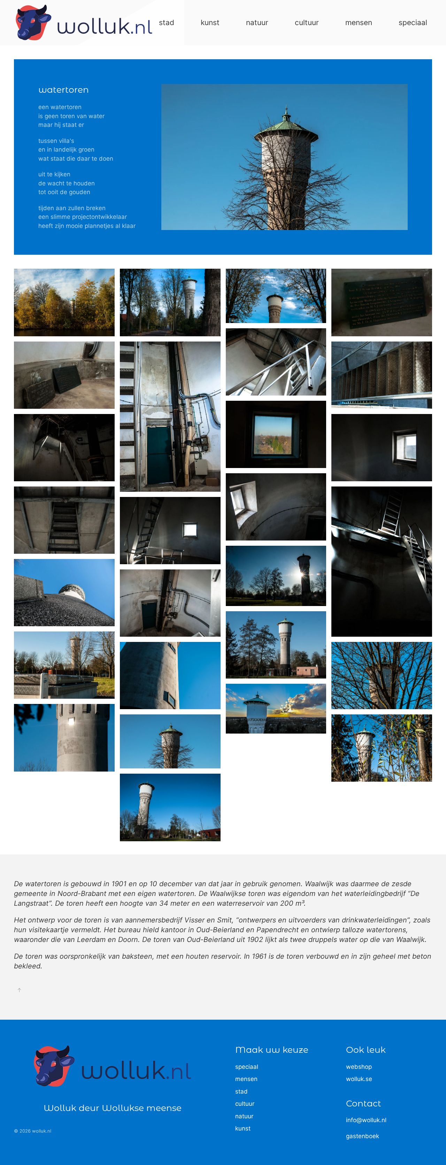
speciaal (246, 1066)
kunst (243, 1128)
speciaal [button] (413, 22)
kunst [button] (210, 22)
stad (241, 1091)
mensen (246, 1078)
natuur (244, 1116)
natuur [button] (257, 22)
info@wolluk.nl (366, 1120)
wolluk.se (359, 1078)
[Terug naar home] (84, 22)
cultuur (244, 1103)
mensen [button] (358, 22)
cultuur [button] (307, 22)
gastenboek (362, 1136)
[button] (64, 302)
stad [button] (166, 22)
